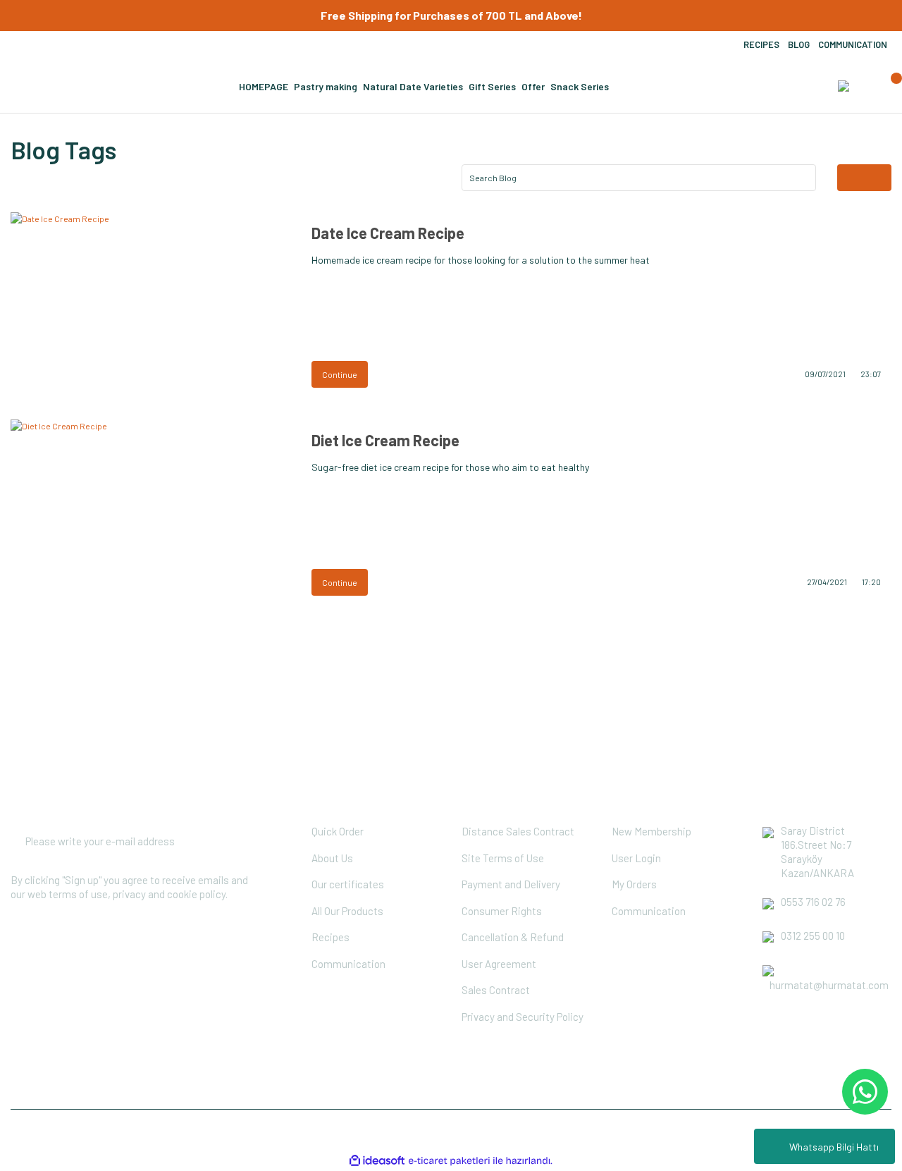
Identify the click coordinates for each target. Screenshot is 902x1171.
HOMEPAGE (263, 86)
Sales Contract (496, 989)
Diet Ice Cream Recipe (385, 440)
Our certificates (347, 884)
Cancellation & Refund (513, 937)
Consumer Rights (502, 911)
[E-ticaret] (449, 1160)
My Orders (634, 884)
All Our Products (347, 911)
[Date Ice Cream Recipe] (150, 305)
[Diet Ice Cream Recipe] (150, 512)
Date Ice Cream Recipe (387, 232)
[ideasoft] (377, 1160)
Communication (348, 963)
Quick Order (337, 831)
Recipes (330, 937)
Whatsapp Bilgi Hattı (834, 1147)
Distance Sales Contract (518, 831)
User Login (636, 858)
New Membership (651, 831)
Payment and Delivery (511, 884)
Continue (339, 374)
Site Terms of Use (503, 858)
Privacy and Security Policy (522, 1016)
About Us (332, 858)
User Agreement (499, 963)
